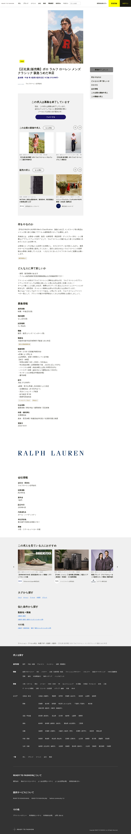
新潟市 (46, 716)
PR (59, 684)
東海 (24, 723)
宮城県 (67, 696)
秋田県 (81, 696)
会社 (45, 757)
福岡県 (40, 746)
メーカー (42, 684)
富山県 (54, 716)
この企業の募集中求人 (99, 93)
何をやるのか (96, 77)
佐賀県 (61, 746)
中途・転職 (31, 664)
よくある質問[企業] (61, 781)
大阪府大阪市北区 (37, 77)
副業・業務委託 (61, 664)
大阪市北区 (26, 628)
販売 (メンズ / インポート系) (43, 628)
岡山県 (54, 738)
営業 (24, 676)
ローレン (25, 597)
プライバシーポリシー (20, 815)
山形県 (87, 696)
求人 (24, 757)
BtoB (73, 688)
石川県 (61, 716)
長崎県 (67, 746)
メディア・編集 (59, 688)
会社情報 (94, 89)
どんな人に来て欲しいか (100, 81)
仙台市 (73, 696)
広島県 (67, 738)
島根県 (47, 738)
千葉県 (77, 704)
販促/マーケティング (99, 672)
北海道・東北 (27, 696)
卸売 (99, 684)
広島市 (73, 738)
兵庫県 (78, 731)
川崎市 (53, 708)
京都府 (47, 731)
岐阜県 (40, 723)
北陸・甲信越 (27, 716)
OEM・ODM (52, 684)
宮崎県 (94, 746)
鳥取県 (40, 738)
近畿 (24, 731)
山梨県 (74, 716)
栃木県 (47, 704)
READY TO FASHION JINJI (39, 798)
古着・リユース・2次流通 (44, 688)
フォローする (50, 117)
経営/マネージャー (28, 672)
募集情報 (94, 85)
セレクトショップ (68, 684)
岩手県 (61, 696)
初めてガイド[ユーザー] (28, 781)
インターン (50, 664)
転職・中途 (24, 77)
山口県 (81, 738)
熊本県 (74, 746)
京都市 (53, 731)
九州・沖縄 (26, 746)
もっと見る (49, 128)
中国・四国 (26, 738)
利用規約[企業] (48, 815)
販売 (32, 628)
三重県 (81, 723)
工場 (105, 684)
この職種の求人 (97, 96)
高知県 (107, 738)
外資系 (39, 597)
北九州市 (46, 746)
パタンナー (86, 672)
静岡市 (53, 723)
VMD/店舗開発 (112, 672)
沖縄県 (109, 746)
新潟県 (40, 716)
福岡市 (53, 746)
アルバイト (40, 664)
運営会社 (16, 781)
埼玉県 (60, 704)
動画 (50, 757)
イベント (38, 757)
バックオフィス (59, 676)
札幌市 (46, 696)
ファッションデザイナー (73, 672)
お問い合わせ (59, 815)
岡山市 (59, 738)
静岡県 (47, 723)
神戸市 (84, 731)
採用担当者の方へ (74, 781)
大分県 (88, 746)
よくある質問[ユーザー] (45, 781)
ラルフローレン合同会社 (34, 84)
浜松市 (58, 723)
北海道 (40, 696)
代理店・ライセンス (89, 684)
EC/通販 (78, 684)
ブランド (44, 597)
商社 (36, 684)
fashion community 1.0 (57, 798)
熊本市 (80, 746)
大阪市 (66, 731)
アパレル (32, 597)
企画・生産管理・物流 (56, 672)
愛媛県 (101, 738)
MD (38, 672)
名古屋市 (72, 723)
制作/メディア (47, 676)
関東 (24, 704)
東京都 (90, 704)
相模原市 (59, 708)
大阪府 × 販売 (22, 616)
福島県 (94, 696)
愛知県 (66, 723)
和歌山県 (99, 731)
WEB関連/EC (37, 676)
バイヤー (44, 672)
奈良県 (92, 731)
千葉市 (82, 704)
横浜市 (47, 708)
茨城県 (40, 704)
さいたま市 (67, 704)
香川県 (94, 738)
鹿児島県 (101, 746)
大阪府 (20, 628)
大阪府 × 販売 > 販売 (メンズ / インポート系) (30, 619)
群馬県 (54, 704)
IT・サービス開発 (28, 688)
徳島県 (87, 738)
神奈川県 (41, 708)
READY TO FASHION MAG (21, 798)
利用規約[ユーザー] (35, 815)
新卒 (24, 664)
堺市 (70, 731)
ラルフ (20, 597)
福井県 (67, 716)
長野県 (81, 716)
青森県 (54, 696)
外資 (67, 688)
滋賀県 (40, 731)
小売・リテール (27, 684)
